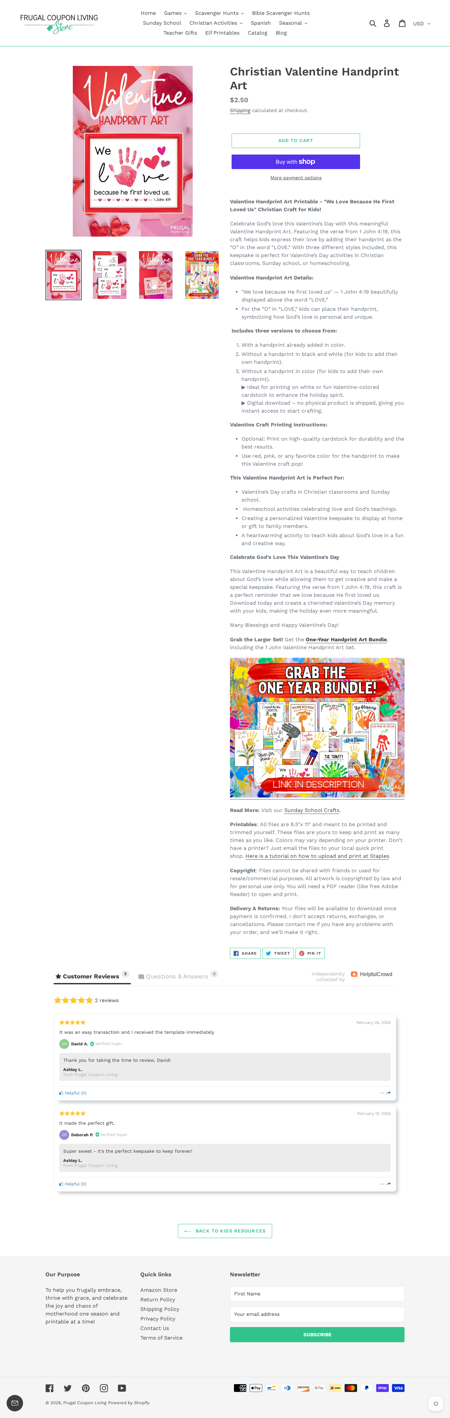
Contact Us (154, 1328)
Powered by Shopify (129, 1402)
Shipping (240, 110)
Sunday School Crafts (311, 810)
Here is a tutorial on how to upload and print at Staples (317, 856)
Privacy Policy (157, 1319)
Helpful (72, 1092)
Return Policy (157, 1299)
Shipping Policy (159, 1309)
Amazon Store (158, 1290)
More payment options (296, 177)
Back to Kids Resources (230, 1230)
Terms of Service (161, 1338)
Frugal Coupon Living (84, 1402)
